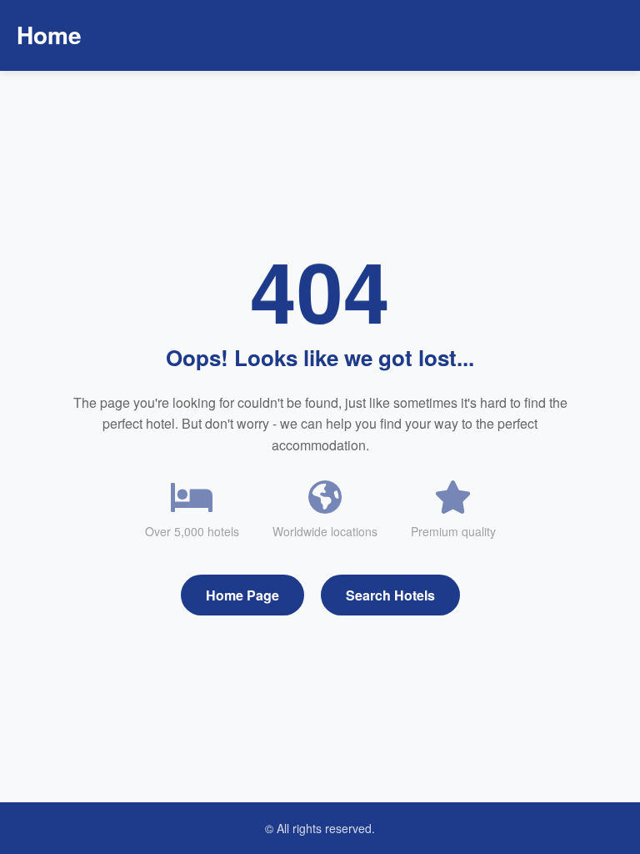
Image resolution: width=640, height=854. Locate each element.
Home (49, 35)
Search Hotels (390, 595)
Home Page (242, 595)
